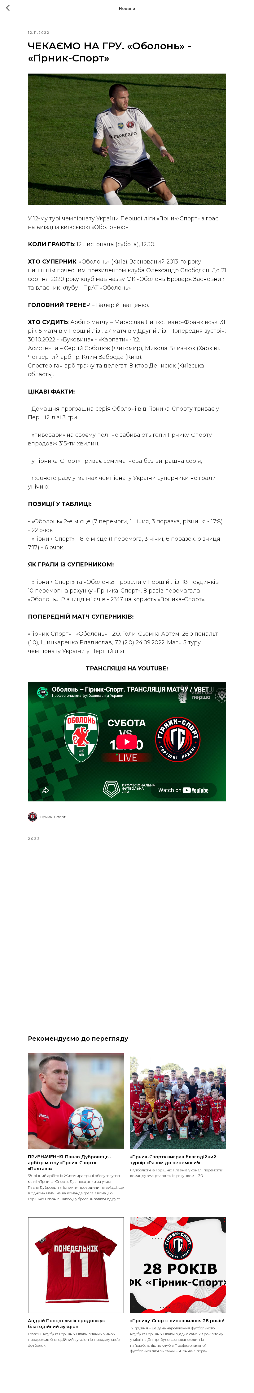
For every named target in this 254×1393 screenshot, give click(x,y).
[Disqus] (127, 932)
